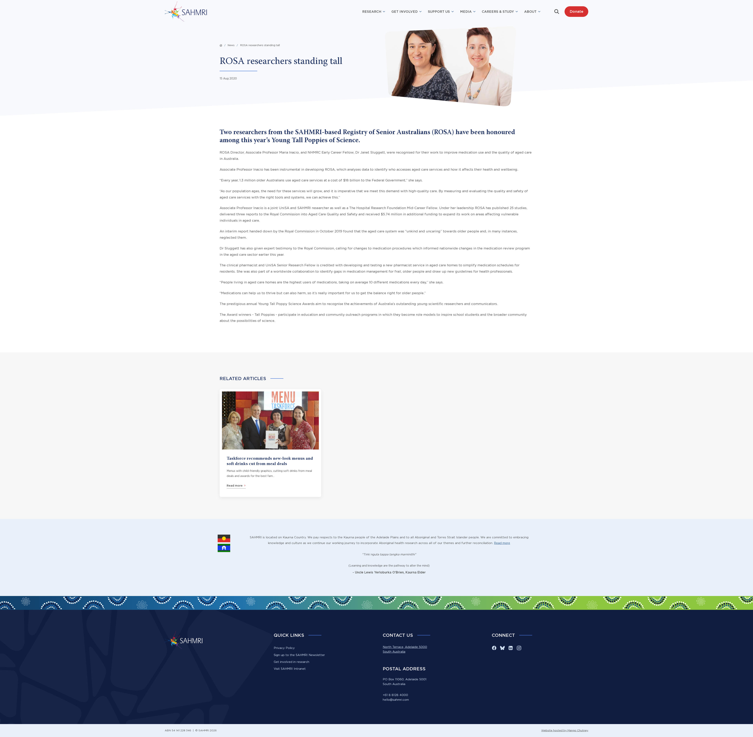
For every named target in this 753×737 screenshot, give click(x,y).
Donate (576, 11)
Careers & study (498, 11)
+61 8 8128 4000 (395, 695)
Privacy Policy (284, 648)
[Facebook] (494, 648)
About (530, 11)
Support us (439, 11)
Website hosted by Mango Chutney (564, 730)
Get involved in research (291, 662)
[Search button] (556, 11)
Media (466, 11)
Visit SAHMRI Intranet (290, 669)
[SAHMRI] (186, 12)
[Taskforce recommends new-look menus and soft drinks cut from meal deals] (270, 443)
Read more (502, 543)
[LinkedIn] (510, 648)
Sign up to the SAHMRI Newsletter (299, 655)
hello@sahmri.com (396, 700)
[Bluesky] (502, 648)
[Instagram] (519, 648)
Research (371, 11)
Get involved (404, 11)
